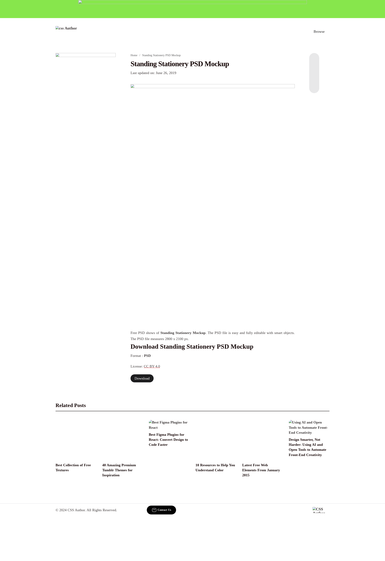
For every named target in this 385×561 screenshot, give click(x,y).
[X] (314, 85)
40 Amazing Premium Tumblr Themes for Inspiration (119, 470)
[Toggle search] (301, 31)
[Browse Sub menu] (328, 31)
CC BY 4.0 (152, 366)
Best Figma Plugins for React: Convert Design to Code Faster (168, 440)
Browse (319, 32)
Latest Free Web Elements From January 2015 (261, 470)
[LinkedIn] (314, 69)
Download (142, 378)
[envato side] (86, 113)
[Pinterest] (314, 77)
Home (134, 55)
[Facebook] (314, 61)
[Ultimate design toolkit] (213, 149)
